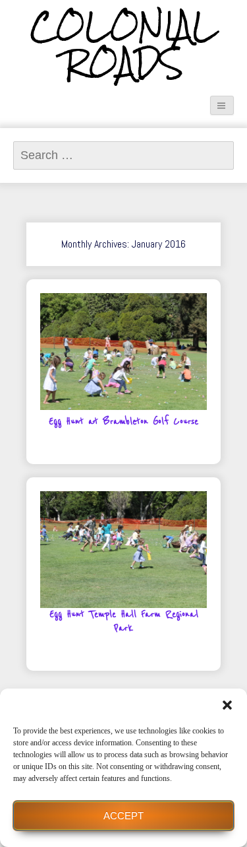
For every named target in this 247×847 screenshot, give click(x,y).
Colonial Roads (123, 45)
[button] (227, 705)
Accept (123, 815)
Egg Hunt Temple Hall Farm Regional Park (123, 622)
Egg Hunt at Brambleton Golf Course (123, 422)
